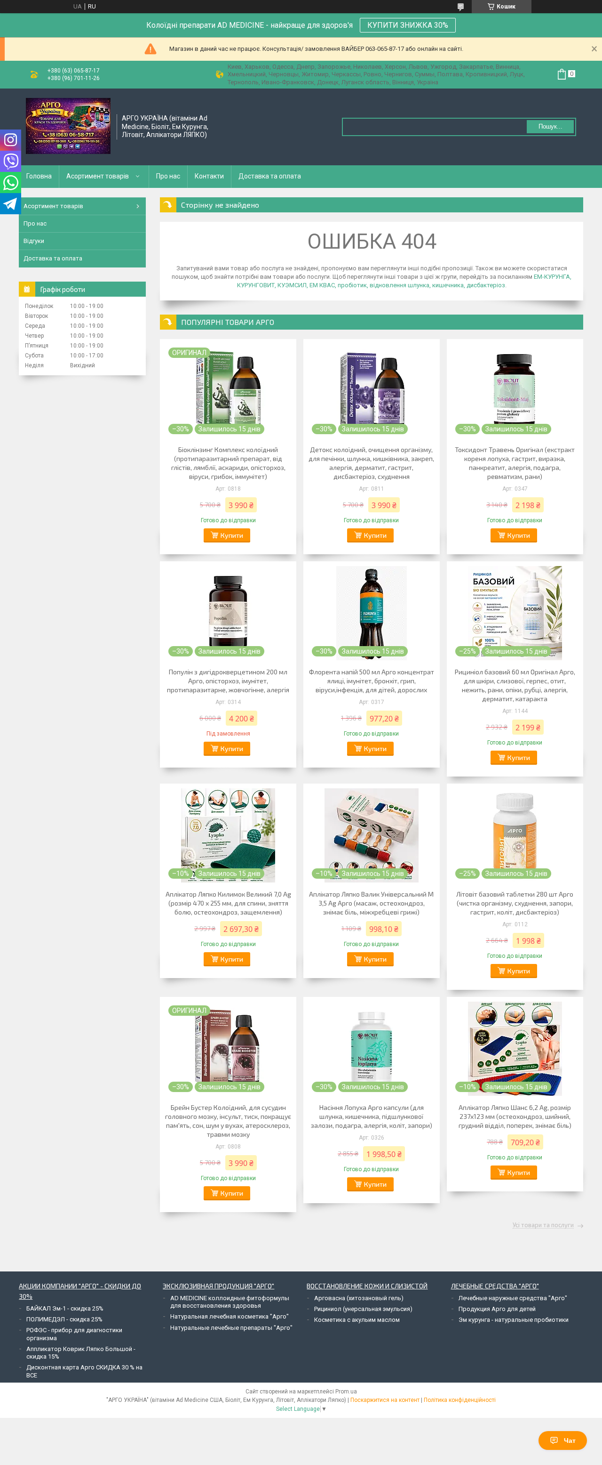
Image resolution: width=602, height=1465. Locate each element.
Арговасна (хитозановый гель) (359, 1298)
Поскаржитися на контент (385, 1400)
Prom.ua (346, 1391)
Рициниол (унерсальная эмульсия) (363, 1308)
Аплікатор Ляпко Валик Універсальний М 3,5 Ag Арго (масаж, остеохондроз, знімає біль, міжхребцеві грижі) (371, 903)
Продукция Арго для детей (497, 1308)
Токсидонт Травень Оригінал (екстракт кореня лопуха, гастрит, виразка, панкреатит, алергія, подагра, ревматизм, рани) (515, 462)
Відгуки (34, 240)
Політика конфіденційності (460, 1400)
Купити (232, 535)
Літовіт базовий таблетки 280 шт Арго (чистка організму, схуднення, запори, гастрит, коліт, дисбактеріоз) (514, 903)
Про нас (168, 176)
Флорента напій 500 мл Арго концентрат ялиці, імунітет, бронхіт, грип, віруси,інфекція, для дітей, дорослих (371, 681)
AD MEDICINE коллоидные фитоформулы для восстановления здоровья (229, 1302)
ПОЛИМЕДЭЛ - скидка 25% (64, 1319)
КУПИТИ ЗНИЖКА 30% (407, 25)
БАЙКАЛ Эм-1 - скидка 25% (64, 1308)
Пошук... (550, 126)
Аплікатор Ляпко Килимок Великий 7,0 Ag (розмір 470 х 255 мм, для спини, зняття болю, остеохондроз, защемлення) (228, 903)
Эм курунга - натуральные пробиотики (514, 1319)
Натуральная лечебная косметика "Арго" (229, 1316)
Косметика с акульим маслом (357, 1319)
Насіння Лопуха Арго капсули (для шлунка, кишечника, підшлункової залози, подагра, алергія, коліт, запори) (371, 1116)
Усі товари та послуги (543, 1225)
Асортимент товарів (97, 176)
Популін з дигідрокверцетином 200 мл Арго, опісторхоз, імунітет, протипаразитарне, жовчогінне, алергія (228, 681)
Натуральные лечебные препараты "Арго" (231, 1327)
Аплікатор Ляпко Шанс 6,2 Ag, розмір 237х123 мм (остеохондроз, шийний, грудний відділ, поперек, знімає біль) (515, 1116)
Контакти (209, 176)
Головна (39, 176)
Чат (570, 1440)
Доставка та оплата (269, 176)
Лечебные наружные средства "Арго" (513, 1298)
